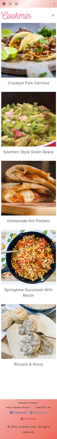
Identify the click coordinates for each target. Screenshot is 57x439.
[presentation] (28, 50)
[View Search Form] (54, 4)
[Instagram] (16, 4)
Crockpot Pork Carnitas (28, 83)
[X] (10, 4)
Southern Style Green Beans (28, 152)
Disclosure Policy (18, 407)
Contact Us (43, 407)
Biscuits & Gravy (28, 364)
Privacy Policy (28, 403)
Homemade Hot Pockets (28, 221)
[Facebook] (4, 4)
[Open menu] (53, 15)
